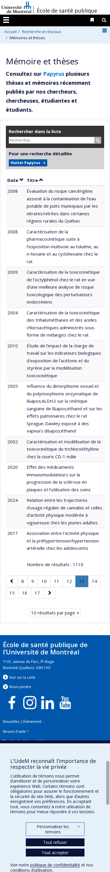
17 (39, 593)
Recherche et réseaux (41, 31)
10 (45, 581)
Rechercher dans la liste (35, 131)
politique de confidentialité (55, 865)
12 (71, 581)
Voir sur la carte (22, 677)
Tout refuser (55, 842)
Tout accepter (55, 852)
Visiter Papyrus (25, 162)
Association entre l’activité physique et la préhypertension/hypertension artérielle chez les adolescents (63, 540)
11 (58, 581)
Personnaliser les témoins (58, 829)
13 (83, 582)
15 (13, 593)
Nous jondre (20, 686)
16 (26, 593)
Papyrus (53, 73)
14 (96, 581)
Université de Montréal (16, 7)
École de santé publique (67, 10)
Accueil (10, 31)
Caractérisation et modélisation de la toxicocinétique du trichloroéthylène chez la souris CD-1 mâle (64, 449)
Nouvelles (11, 721)
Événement (32, 721)
